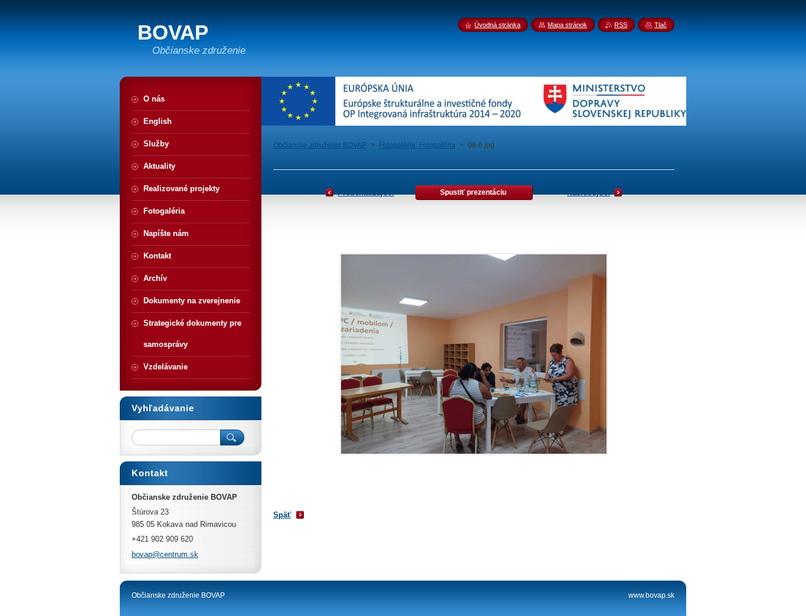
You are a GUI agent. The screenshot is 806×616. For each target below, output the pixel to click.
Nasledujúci (588, 192)
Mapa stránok (567, 24)
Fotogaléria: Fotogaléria (417, 145)
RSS (620, 24)
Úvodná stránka (497, 24)
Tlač (660, 24)
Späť (282, 514)
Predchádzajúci (366, 192)
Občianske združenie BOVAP (319, 145)
